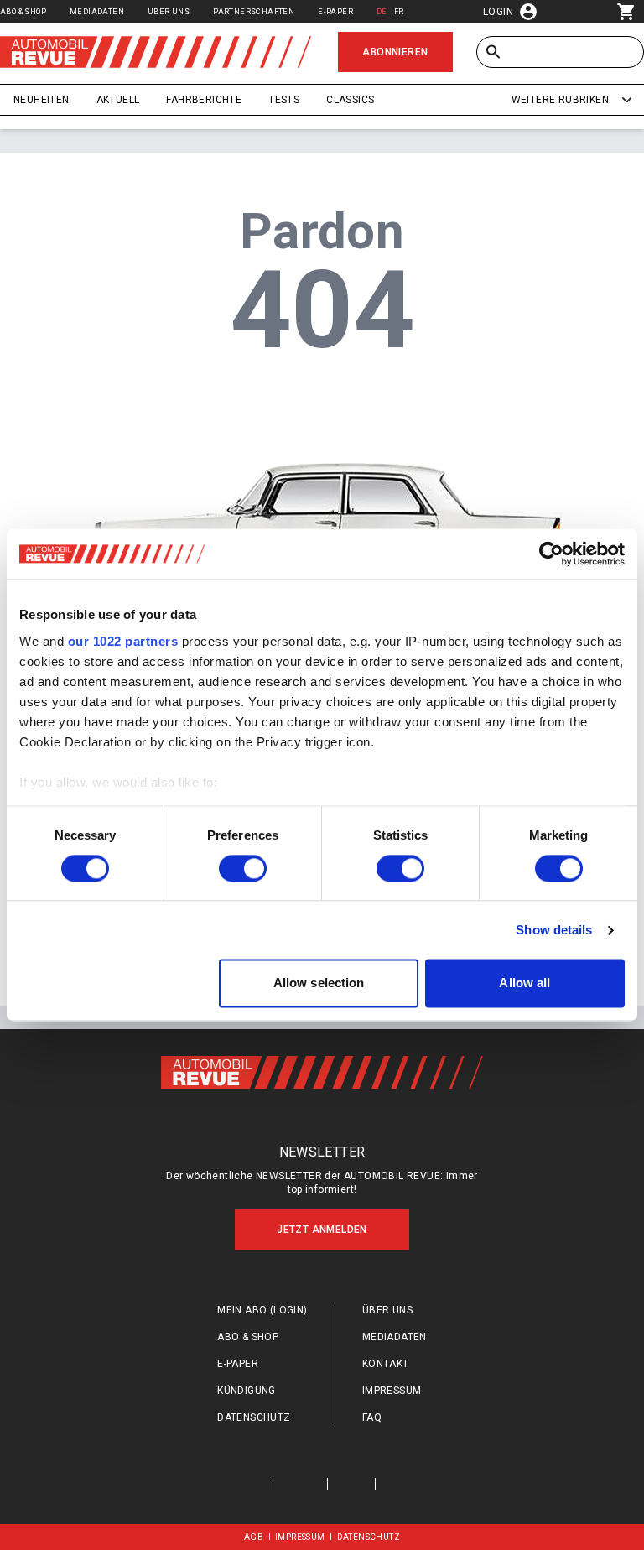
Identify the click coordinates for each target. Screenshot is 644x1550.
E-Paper (335, 11)
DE (382, 11)
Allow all (524, 983)
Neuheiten (41, 100)
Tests (283, 100)
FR (399, 11)
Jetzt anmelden (322, 1229)
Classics (350, 100)
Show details (554, 930)
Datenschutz (253, 1417)
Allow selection (319, 983)
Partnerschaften (253, 11)
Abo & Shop (23, 11)
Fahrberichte (204, 100)
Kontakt (385, 1364)
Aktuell (118, 100)
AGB (253, 1537)
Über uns (169, 11)
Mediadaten (97, 11)
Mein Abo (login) (262, 1310)
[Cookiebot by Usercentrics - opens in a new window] (551, 553)
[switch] (243, 868)
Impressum (392, 1391)
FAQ (372, 1417)
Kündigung (246, 1391)
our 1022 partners (123, 641)
